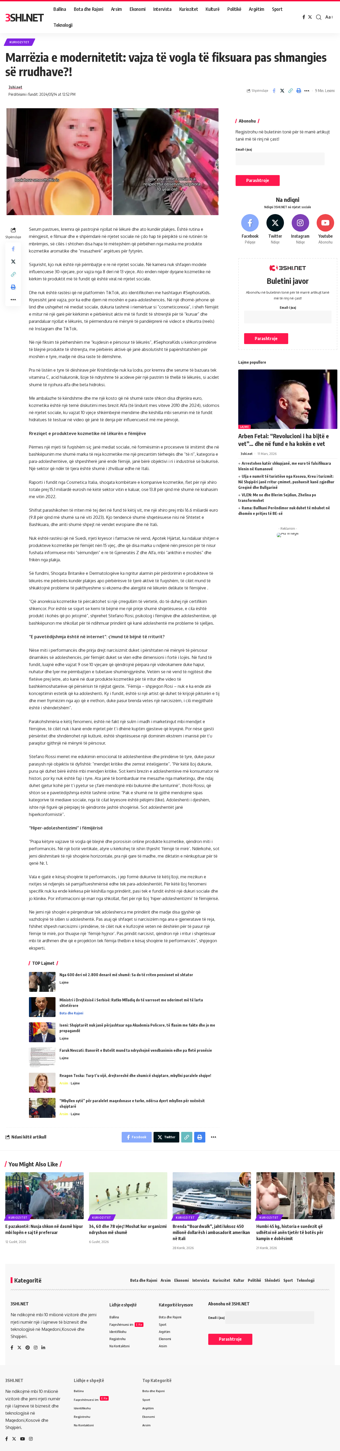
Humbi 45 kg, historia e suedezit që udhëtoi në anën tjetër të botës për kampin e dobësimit (290, 1232)
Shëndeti (272, 1280)
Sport (288, 1280)
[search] (318, 17)
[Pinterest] (28, 1348)
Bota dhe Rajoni (71, 1013)
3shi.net (15, 87)
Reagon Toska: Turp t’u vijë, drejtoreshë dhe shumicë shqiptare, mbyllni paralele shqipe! (135, 1075)
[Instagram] (300, 229)
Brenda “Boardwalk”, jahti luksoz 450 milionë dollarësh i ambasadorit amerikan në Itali (211, 1232)
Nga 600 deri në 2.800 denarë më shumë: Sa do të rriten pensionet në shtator (126, 974)
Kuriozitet (19, 42)
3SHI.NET (24, 17)
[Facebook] (304, 17)
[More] (307, 90)
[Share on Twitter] (282, 90)
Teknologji (305, 1280)
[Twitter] (310, 17)
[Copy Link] (290, 90)
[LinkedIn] (43, 1348)
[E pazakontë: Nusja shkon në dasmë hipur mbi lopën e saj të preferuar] (44, 1195)
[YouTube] (22, 1439)
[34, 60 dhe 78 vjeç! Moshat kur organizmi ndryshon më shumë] (128, 1195)
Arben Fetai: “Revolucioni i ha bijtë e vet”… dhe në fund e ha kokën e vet (283, 439)
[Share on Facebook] (274, 90)
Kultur (238, 1280)
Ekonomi (181, 1280)
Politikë (254, 1280)
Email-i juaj (244, 149)
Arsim (64, 1083)
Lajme (64, 982)
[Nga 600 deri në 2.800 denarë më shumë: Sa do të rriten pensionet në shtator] (42, 982)
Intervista (200, 1280)
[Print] (298, 90)
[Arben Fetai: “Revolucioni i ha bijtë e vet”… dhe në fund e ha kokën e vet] (287, 399)
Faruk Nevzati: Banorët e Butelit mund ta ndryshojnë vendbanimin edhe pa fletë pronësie (136, 1050)
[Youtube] (325, 229)
